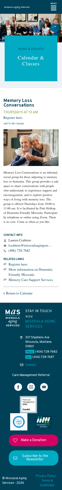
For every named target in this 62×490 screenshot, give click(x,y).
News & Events (31, 49)
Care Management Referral (31, 375)
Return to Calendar (19, 293)
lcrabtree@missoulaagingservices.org (34, 245)
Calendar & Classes (31, 60)
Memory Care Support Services (31, 279)
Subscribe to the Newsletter (35, 458)
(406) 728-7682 (19, 250)
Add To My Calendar (13, 123)
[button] (53, 7)
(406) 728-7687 (43, 357)
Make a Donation (33, 440)
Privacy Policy (46, 476)
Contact (30, 365)
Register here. (13, 117)
